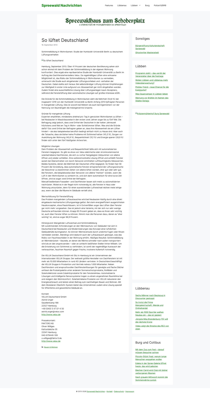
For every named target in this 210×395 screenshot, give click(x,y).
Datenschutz (119, 391)
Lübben (134, 5)
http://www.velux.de (51, 314)
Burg (147, 5)
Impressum (129, 391)
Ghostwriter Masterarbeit (147, 52)
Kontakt (109, 391)
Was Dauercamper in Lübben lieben (151, 94)
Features (109, 5)
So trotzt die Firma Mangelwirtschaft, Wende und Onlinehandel (149, 305)
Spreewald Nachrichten (62, 5)
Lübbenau (121, 5)
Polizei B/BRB (160, 5)
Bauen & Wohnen (51, 347)
